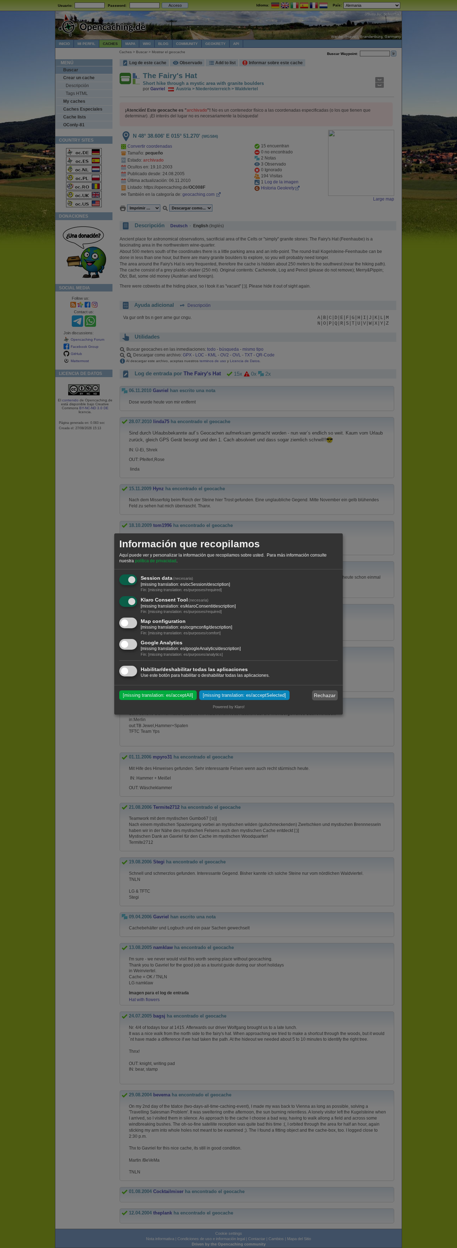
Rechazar (325, 695)
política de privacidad (155, 560)
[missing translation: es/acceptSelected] (244, 695)
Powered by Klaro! (229, 707)
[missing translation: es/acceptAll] (158, 695)
